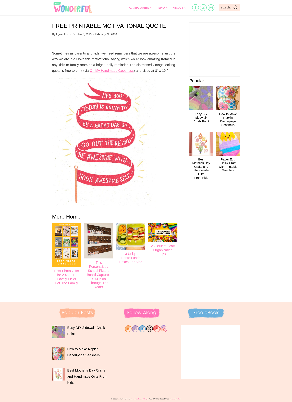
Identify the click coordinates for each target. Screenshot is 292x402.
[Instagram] (211, 7)
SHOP (162, 7)
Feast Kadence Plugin (139, 399)
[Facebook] (195, 7)
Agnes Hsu (62, 34)
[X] (203, 7)
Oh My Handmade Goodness (112, 70)
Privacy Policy (175, 399)
